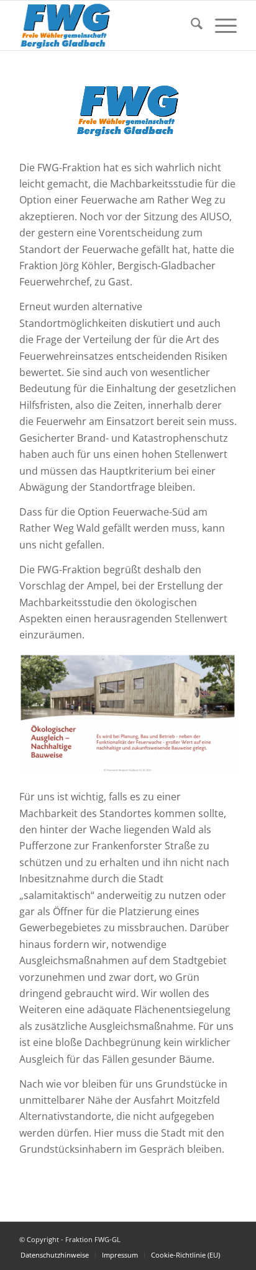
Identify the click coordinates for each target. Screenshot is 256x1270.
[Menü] (220, 25)
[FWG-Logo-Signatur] (106, 25)
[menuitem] (190, 25)
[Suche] (190, 25)
